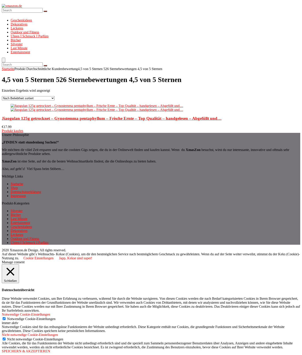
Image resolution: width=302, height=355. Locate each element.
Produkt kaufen (12, 131)
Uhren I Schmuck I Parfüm (29, 36)
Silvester (17, 44)
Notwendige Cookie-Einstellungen (31, 319)
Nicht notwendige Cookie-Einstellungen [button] (30, 335)
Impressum (18, 196)
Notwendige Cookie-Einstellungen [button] (26, 314)
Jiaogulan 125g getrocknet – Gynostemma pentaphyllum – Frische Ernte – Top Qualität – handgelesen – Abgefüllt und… (112, 118)
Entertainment (20, 52)
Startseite (8, 69)
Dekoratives (19, 24)
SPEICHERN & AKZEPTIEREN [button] (26, 351)
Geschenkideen (21, 20)
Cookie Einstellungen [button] (38, 258)
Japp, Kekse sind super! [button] (75, 258)
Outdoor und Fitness (25, 32)
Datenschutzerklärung (26, 192)
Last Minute (19, 48)
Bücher (16, 40)
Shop (14, 188)
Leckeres (17, 28)
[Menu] (3, 60)
